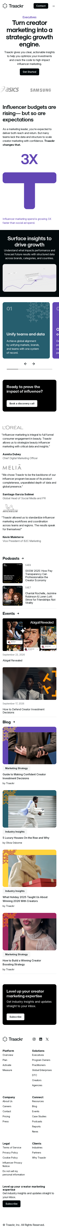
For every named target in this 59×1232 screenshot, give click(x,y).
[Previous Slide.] (26, 364)
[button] (53, 6)
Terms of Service (12, 1147)
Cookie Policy (10, 1157)
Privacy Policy (10, 1152)
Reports (36, 1126)
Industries (37, 1147)
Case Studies (39, 1116)
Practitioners (39, 1065)
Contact (41, 5)
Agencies (37, 1085)
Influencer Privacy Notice (12, 1164)
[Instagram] (34, 1039)
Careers (7, 1106)
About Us (7, 1101)
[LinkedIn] (41, 1039)
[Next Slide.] (33, 364)
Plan (5, 1060)
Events (35, 1111)
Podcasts (37, 1121)
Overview (8, 1055)
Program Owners (41, 1060)
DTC (34, 1075)
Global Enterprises (42, 1070)
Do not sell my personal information (14, 1173)
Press (6, 1121)
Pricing (6, 1116)
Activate (7, 1065)
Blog (34, 1106)
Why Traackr (39, 1157)
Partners (36, 1152)
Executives (38, 1055)
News (35, 1131)
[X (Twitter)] (47, 1039)
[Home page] (13, 6)
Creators (36, 1080)
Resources (38, 1101)
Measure (7, 1070)
